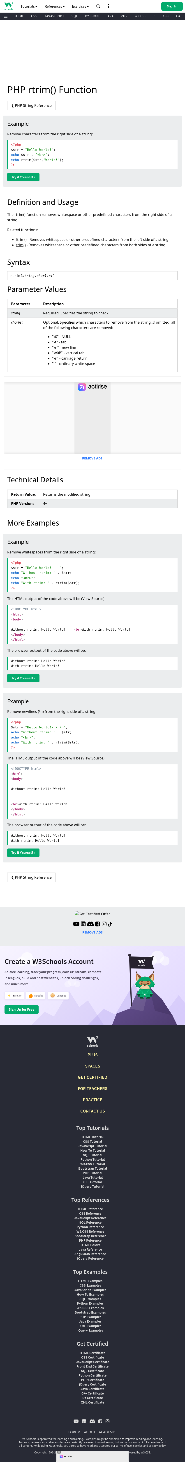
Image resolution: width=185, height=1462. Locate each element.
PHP (124, 16)
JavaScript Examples (90, 1289)
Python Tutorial (93, 1159)
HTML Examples (90, 1280)
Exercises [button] (79, 6)
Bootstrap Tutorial (92, 1168)
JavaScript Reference (90, 1218)
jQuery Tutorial (92, 1186)
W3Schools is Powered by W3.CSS (129, 1452)
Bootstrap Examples (90, 1312)
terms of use (124, 1446)
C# (178, 16)
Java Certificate (92, 1388)
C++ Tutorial (92, 1182)
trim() (21, 244)
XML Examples (90, 1325)
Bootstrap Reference (90, 1236)
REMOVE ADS (92, 458)
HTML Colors (90, 1245)
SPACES (92, 1066)
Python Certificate (92, 1375)
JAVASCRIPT (54, 16)
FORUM (74, 1432)
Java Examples (90, 1321)
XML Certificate (92, 1402)
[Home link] (8, 6)
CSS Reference (90, 1213)
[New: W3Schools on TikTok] (110, 924)
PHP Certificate (92, 1379)
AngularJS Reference (90, 1254)
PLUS (93, 1054)
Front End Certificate (92, 1366)
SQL (75, 16)
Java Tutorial (93, 1177)
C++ (166, 16)
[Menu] (6, 16)
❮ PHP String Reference (31, 105)
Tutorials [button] (28, 6)
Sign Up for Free (22, 1009)
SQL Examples (90, 1298)
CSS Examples (90, 1285)
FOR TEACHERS (92, 1088)
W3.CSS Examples (90, 1307)
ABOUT (89, 1432)
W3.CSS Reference (90, 1231)
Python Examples (90, 1303)
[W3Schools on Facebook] (97, 924)
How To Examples (90, 1294)
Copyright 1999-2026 (47, 1452)
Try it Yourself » (23, 177)
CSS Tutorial (92, 1141)
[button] (98, 6)
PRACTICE (92, 1099)
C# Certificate (92, 1397)
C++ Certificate (92, 1393)
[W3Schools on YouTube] (76, 924)
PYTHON (92, 16)
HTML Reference (90, 1209)
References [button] (54, 6)
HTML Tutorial (93, 1137)
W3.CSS (141, 16)
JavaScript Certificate (92, 1361)
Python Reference (90, 1227)
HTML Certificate (92, 1352)
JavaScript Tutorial (92, 1146)
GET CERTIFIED (92, 1077)
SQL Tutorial (92, 1155)
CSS (34, 16)
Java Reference (90, 1249)
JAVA (110, 16)
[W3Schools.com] (92, 1043)
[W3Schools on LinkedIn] (83, 924)
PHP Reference (90, 1240)
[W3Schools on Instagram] (104, 924)
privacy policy (157, 1446)
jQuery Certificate (92, 1384)
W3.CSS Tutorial (92, 1164)
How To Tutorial (92, 1150)
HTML (19, 16)
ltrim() (21, 239)
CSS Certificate (92, 1357)
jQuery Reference (90, 1258)
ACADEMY (107, 1432)
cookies (138, 1446)
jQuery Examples (90, 1330)
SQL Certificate (92, 1370)
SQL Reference (90, 1222)
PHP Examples (90, 1316)
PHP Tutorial (92, 1173)
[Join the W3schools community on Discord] (90, 924)
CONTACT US (92, 1111)
